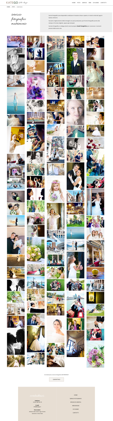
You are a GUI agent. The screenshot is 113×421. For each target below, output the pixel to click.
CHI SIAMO (96, 2)
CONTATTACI (56, 379)
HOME (73, 2)
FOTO (78, 2)
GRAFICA (84, 2)
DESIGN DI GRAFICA (75, 402)
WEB (90, 2)
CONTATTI (103, 2)
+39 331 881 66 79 (37, 402)
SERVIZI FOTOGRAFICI (76, 398)
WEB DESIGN (75, 405)
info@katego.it (37, 406)
